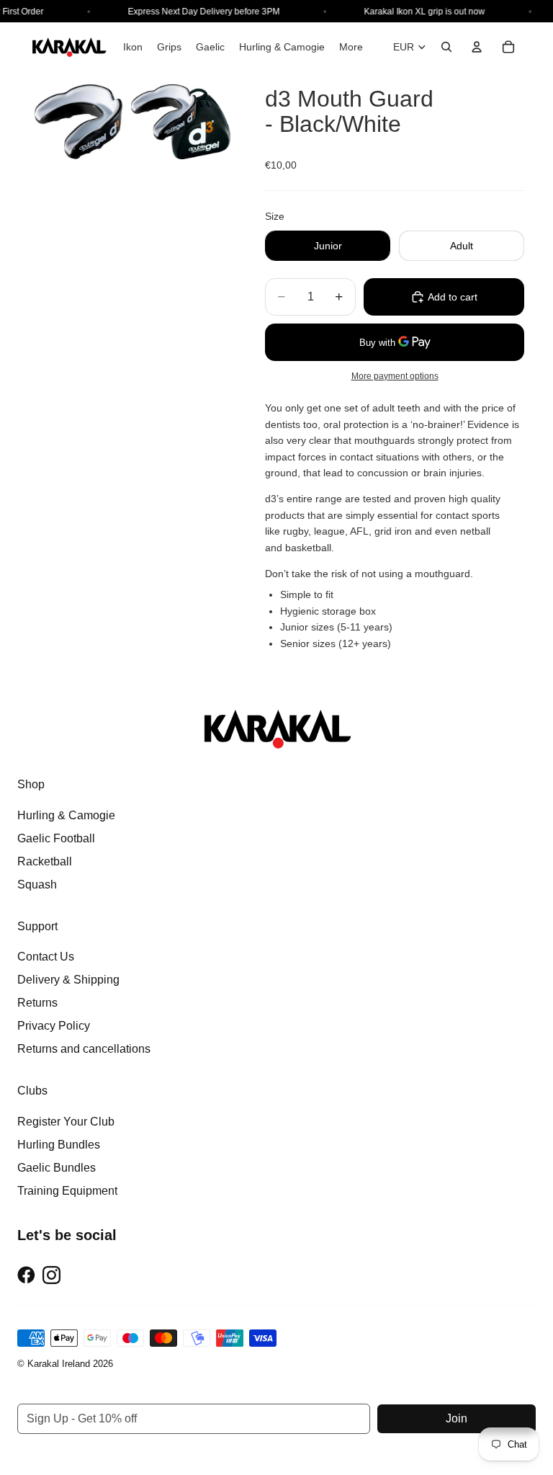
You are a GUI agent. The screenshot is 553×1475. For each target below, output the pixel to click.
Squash (37, 884)
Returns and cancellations (83, 1049)
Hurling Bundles (58, 1144)
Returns (37, 1003)
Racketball (44, 861)
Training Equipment (67, 1191)
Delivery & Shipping (68, 979)
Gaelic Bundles (56, 1168)
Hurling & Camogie (66, 815)
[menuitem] (351, 46)
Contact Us (45, 956)
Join (456, 1418)
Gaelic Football (56, 838)
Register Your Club (65, 1121)
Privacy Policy (53, 1026)
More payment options (395, 375)
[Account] (477, 47)
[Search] (446, 47)
